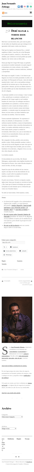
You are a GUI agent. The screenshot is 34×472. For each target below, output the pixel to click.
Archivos (4, 426)
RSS (6, 13)
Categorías (5, 414)
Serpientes (19, 261)
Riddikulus (8, 439)
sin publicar (5, 377)
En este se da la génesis (11, 225)
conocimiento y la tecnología (17, 351)
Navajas (24, 439)
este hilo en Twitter (22, 209)
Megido (4, 261)
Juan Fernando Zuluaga (17, 347)
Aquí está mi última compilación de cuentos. (14, 365)
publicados (27, 375)
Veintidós (4, 264)
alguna (30, 383)
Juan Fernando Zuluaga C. (11, 269)
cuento (22, 269)
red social (4, 385)
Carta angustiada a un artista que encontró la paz (25, 282)
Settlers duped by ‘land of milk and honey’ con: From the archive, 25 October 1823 (17, 207)
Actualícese (29, 457)
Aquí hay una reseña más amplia (11, 393)
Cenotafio (6, 281)
